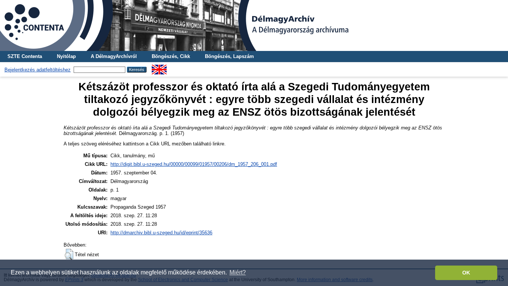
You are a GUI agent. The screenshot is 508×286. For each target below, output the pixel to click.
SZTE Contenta (24, 56)
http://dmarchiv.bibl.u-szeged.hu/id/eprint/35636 (161, 232)
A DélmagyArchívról (114, 56)
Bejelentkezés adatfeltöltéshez (37, 70)
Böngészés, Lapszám (229, 56)
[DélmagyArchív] (254, 25)
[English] (159, 67)
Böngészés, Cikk (171, 56)
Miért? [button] (237, 272)
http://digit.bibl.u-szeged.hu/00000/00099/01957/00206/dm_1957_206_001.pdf (193, 164)
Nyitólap (66, 56)
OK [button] (466, 273)
